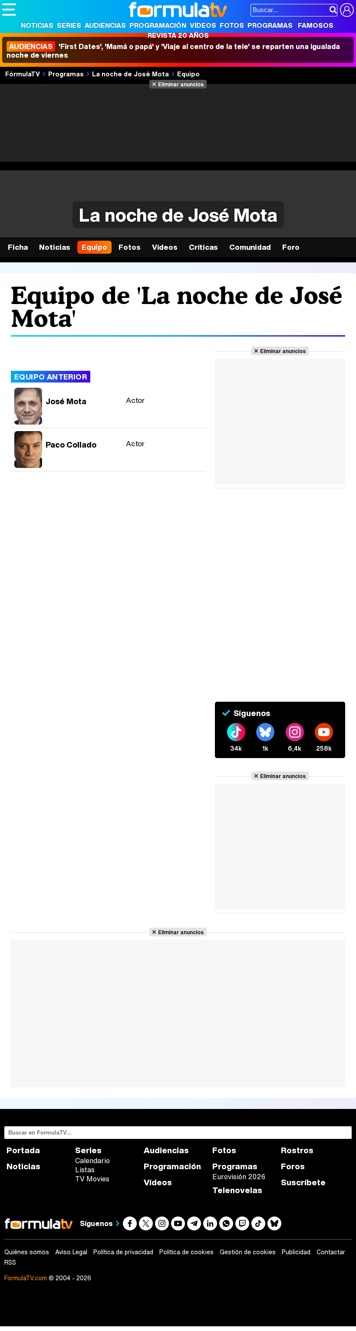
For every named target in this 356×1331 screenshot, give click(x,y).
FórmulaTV (22, 73)
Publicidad (296, 1252)
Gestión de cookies (248, 1252)
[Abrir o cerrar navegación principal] (9, 9)
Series (69, 25)
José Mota (66, 401)
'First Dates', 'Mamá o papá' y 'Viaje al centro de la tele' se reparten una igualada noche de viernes (173, 50)
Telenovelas (237, 1190)
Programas (270, 25)
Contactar (330, 1252)
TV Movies (92, 1179)
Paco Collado (71, 444)
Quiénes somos (26, 1252)
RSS (10, 1262)
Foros (293, 1166)
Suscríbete (303, 1182)
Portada (23, 1150)
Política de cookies (186, 1252)
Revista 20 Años (178, 35)
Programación (157, 25)
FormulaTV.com (25, 1277)
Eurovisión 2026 (238, 1176)
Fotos (232, 25)
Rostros (297, 1150)
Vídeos (203, 25)
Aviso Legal (71, 1252)
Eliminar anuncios (181, 84)
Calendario (92, 1160)
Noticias (37, 25)
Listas (85, 1169)
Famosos (315, 25)
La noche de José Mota (130, 73)
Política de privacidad (123, 1252)
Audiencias (105, 25)
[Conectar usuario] (347, 10)
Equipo (188, 73)
